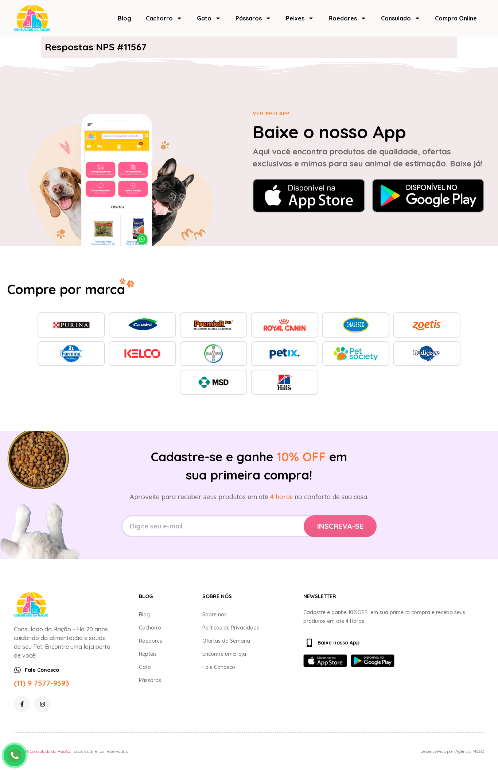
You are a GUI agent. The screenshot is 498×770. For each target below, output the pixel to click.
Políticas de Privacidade (231, 627)
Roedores (342, 18)
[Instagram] (42, 704)
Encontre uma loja (224, 654)
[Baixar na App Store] (309, 195)
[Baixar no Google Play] (428, 195)
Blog (124, 18)
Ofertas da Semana (226, 641)
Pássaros (249, 18)
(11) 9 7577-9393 (41, 683)
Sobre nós (214, 614)
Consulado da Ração (50, 751)
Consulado (396, 18)
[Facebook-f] (22, 704)
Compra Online (456, 18)
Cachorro (159, 18)
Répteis (148, 654)
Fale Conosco (218, 667)
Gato (204, 18)
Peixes (295, 18)
